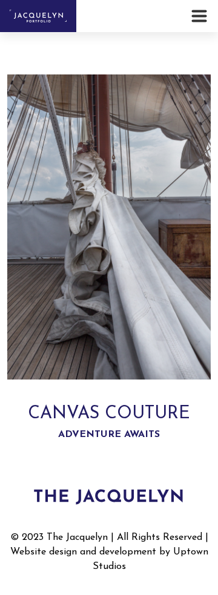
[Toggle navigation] (201, 16)
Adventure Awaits (109, 434)
